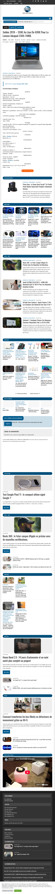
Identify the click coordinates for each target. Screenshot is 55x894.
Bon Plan (12, 27)
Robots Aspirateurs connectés (7, 619)
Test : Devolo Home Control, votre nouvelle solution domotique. (20, 409)
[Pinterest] (46, 1)
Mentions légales (9, 838)
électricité (31, 352)
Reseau (22, 403)
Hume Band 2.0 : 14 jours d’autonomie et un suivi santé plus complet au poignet (25, 659)
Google (36, 216)
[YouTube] (43, 1)
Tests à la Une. (7, 473)
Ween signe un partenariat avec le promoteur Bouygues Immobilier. (45, 355)
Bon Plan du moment (8, 178)
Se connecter (8, 799)
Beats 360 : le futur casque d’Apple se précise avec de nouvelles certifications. (35, 263)
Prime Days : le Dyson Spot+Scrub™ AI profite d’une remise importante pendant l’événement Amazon (37, 186)
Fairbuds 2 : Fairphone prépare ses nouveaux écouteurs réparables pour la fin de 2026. (37, 321)
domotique (6, 340)
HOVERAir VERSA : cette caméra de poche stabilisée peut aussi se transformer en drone (32, 688)
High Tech (49, 373)
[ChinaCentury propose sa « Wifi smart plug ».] (34, 406)
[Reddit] (41, 1)
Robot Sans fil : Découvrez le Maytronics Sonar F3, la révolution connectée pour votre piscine (46, 383)
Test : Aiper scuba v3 (20, 359)
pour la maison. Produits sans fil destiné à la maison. (46, 376)
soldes (16, 42)
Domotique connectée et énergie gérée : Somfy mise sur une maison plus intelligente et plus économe (8, 589)
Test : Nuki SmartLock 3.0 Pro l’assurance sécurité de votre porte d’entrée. (21, 384)
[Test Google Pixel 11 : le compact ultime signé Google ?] (27, 489)
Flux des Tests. (8, 811)
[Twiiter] (36, 1)
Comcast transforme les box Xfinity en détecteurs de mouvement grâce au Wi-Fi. (27, 718)
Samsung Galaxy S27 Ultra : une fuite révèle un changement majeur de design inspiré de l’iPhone (8, 221)
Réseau (5, 695)
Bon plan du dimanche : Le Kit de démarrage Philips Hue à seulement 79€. (33, 377)
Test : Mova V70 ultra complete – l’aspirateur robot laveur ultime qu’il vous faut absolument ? (8, 626)
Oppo (23, 239)
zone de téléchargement (11, 1)
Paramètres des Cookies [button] (8, 890)
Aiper (16, 350)
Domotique (5, 350)
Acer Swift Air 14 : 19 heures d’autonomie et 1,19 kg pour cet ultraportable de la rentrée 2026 (23, 877)
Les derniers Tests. (9, 842)
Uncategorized (22, 404)
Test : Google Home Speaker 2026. (21, 854)
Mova (8, 612)
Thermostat (47, 351)
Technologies (6, 622)
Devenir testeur (9, 800)
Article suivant (34, 393)
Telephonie (5, 217)
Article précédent (22, 393)
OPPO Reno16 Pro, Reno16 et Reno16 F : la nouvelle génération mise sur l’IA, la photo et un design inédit (21, 245)
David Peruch (11, 73)
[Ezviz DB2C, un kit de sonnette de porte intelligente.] (8, 348)
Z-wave (17, 406)
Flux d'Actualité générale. (11, 807)
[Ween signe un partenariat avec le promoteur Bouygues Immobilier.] (46, 348)
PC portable (6, 42)
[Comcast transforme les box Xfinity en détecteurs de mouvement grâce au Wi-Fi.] (27, 712)
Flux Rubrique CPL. (9, 814)
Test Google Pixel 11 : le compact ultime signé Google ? (24, 496)
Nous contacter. (8, 832)
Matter (24, 610)
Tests (21, 357)
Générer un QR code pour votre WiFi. (14, 823)
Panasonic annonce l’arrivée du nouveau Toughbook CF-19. (45, 411)
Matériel (5, 612)
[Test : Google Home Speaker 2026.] (8, 855)
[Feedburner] (48, 1)
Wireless (28, 42)
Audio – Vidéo (7, 256)
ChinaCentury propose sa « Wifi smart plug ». (33, 411)
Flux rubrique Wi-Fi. (9, 816)
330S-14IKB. (11, 40)
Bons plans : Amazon (8, 3)
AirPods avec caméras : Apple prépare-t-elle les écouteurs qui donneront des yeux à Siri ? (37, 303)
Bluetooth (17, 40)
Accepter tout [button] (18, 890)
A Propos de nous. (9, 834)
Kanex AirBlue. (6, 410)
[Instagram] (38, 1)
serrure (9, 354)
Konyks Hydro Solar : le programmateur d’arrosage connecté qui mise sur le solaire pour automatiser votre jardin (20, 594)
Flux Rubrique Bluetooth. (11, 812)
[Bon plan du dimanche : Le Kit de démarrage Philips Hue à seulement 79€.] (34, 371)
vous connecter (14, 435)
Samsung (11, 216)
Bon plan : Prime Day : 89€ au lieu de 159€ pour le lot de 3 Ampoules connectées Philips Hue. (33, 358)
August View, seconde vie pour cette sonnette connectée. (8, 377)
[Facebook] (33, 1)
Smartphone (6, 204)
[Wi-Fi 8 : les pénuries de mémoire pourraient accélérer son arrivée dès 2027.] (7, 749)
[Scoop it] (51, 1)
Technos (19, 1)
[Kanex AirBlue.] (8, 406)
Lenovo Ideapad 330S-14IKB (20, 84)
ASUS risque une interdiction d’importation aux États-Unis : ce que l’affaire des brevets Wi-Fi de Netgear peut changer (32, 740)
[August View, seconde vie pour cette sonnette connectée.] (8, 371)
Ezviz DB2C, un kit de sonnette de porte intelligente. (7, 357)
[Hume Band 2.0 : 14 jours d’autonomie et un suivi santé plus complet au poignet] (27, 652)
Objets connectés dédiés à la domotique (20, 351)
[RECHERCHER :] (44, 21)
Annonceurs (7, 836)
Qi (41, 237)
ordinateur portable (41, 40)
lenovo (33, 40)
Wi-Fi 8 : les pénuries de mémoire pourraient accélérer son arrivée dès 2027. (30, 747)
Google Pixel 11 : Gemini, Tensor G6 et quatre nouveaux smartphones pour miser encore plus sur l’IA (33, 222)
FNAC (21, 3)
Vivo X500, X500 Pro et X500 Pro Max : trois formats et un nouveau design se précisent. (20, 221)
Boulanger (16, 3)
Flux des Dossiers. (9, 809)
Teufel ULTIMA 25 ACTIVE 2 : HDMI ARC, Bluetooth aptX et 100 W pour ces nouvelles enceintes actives (37, 284)
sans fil (11, 42)
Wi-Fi (20, 42)
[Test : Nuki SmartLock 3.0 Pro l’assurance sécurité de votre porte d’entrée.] (21, 371)
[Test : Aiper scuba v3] (21, 348)
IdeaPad (28, 40)
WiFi (23, 42)
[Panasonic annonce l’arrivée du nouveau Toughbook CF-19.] (46, 406)
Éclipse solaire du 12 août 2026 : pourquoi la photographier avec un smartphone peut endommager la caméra (46, 219)
